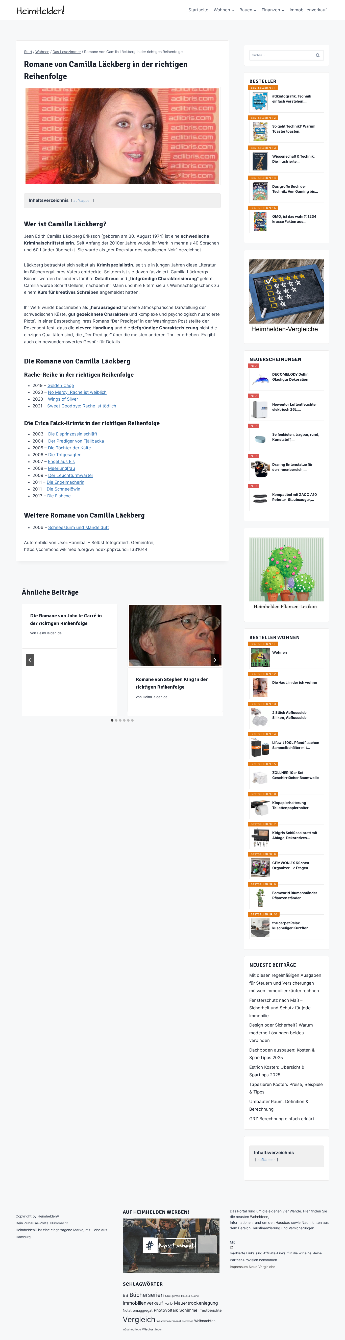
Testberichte (211, 1310)
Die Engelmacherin (65, 482)
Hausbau (283, 1222)
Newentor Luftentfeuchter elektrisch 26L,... (294, 406)
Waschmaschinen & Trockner (175, 1321)
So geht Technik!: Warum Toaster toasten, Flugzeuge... (293, 129)
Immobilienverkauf (308, 9)
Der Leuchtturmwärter (70, 475)
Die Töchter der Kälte (69, 447)
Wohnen (279, 652)
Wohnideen (259, 1216)
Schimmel (189, 1310)
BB (125, 1295)
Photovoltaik (166, 1310)
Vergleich (139, 1319)
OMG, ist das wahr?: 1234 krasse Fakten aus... (294, 219)
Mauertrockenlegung (196, 1303)
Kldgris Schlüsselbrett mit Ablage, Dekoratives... (294, 835)
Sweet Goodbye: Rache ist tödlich (81, 405)
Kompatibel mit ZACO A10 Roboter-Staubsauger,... (294, 497)
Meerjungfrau (61, 468)
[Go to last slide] (30, 660)
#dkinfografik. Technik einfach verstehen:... (291, 98)
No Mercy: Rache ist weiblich (77, 392)
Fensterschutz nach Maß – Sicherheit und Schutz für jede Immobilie (280, 1008)
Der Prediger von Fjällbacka (76, 441)
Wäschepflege (132, 1329)
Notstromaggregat (138, 1310)
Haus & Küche (190, 1296)
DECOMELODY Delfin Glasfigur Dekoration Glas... (290, 377)
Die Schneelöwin (63, 489)
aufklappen (82, 201)
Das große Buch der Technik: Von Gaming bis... (295, 188)
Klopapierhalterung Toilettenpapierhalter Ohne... (290, 805)
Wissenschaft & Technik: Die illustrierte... (293, 158)
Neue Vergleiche (262, 1267)
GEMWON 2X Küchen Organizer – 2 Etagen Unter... (290, 865)
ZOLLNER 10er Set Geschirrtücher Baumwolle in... (295, 775)
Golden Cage (60, 385)
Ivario (168, 1303)
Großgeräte (172, 1296)
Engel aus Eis (61, 461)
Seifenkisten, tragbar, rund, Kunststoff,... (295, 437)
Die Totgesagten (65, 454)
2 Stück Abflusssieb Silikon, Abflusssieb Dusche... (289, 715)
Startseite (198, 9)
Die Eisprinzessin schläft (72, 433)
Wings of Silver (63, 399)
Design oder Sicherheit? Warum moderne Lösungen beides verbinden (281, 1032)
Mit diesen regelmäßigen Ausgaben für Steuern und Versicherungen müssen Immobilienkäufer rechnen (285, 983)
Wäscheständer (152, 1329)
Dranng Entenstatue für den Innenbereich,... (292, 467)
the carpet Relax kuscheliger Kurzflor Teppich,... (290, 926)
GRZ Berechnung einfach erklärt (281, 1118)
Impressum (239, 1267)
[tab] (112, 720)
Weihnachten (204, 1321)
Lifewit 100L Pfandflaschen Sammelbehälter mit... (295, 745)
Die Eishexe (59, 495)
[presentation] (175, 635)
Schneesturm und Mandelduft (78, 527)
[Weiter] (215, 660)
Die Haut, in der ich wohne (294, 682)
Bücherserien (147, 1295)
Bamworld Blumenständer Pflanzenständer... (294, 895)
